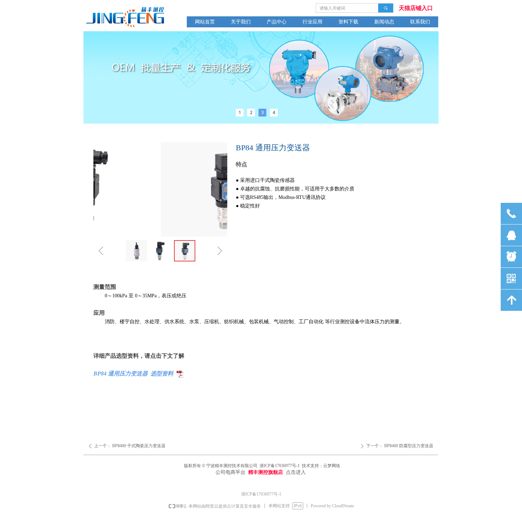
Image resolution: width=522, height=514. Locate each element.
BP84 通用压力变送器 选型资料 (133, 373)
